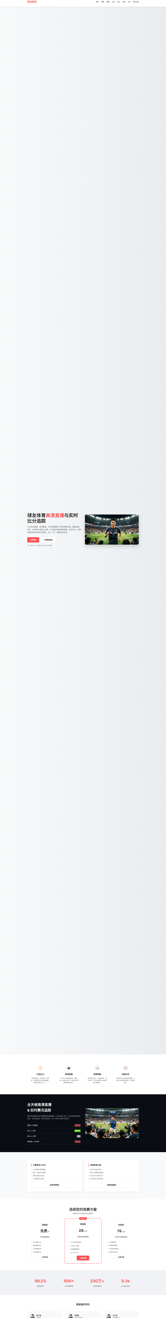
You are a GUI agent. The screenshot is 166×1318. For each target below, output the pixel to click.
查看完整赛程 (54, 1185)
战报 (123, 2)
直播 (102, 2)
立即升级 (121, 1257)
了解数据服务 (48, 540)
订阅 (113, 2)
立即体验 (33, 540)
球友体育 (32, 1)
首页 (97, 2)
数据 (108, 2)
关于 (129, 2)
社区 (118, 2)
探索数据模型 (111, 1185)
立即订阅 (83, 1258)
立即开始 (45, 1257)
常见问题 (136, 2)
